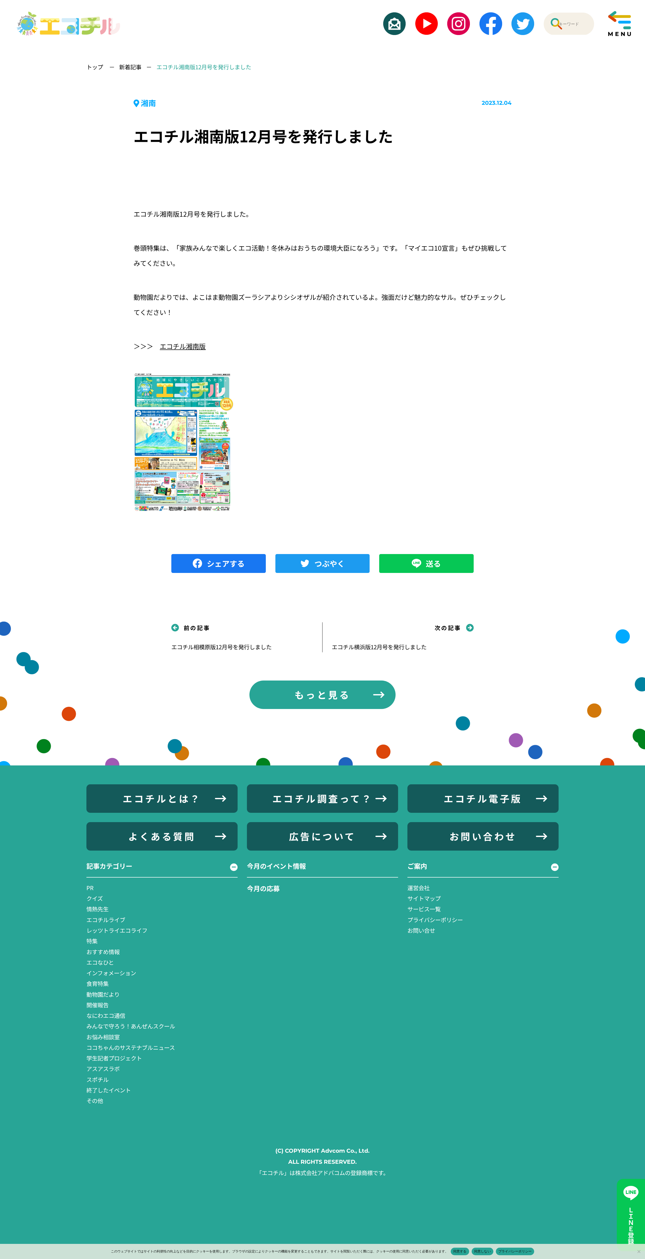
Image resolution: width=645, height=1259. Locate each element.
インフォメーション (111, 973)
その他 (94, 1100)
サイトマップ (424, 898)
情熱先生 (97, 909)
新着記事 (130, 67)
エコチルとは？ (162, 798)
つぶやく (329, 563)
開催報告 (97, 1005)
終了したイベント (108, 1090)
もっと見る (322, 694)
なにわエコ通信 (105, 1015)
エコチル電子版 (483, 798)
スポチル (97, 1079)
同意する (460, 1251)
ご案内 (417, 866)
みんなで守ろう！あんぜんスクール (130, 1026)
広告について (322, 836)
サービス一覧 (424, 909)
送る (433, 563)
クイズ (94, 898)
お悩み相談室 (103, 1037)
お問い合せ (421, 930)
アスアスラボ (103, 1068)
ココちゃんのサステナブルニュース (130, 1047)
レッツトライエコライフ (116, 930)
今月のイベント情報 (276, 866)
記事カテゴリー (109, 866)
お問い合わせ (483, 836)
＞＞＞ (170, 346)
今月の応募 (263, 888)
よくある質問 (162, 836)
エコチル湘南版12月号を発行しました (203, 67)
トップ (95, 67)
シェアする (226, 563)
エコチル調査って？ (322, 798)
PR (89, 888)
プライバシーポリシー (435, 920)
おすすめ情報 (103, 952)
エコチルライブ (105, 920)
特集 (92, 941)
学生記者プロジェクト (114, 1058)
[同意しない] (638, 1251)
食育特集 (97, 983)
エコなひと (100, 962)
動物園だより (103, 994)
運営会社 (418, 888)
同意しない (482, 1251)
